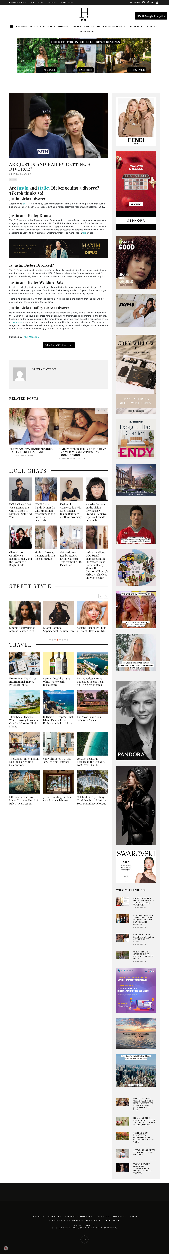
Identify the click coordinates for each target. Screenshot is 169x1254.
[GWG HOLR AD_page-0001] (136, 374)
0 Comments (139, 908)
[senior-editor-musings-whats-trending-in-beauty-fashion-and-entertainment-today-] (136, 567)
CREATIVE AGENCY (17, 3)
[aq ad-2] (136, 1033)
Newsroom (86, 31)
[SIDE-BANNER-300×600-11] (136, 805)
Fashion (21, 26)
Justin (23, 188)
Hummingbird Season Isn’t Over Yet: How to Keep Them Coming (144, 1121)
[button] (106, 596)
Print (153, 26)
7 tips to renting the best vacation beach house (57, 802)
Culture (13, 180)
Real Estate (120, 26)
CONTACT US (67, 3)
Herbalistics (139, 26)
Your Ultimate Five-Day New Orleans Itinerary (57, 763)
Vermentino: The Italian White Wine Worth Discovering (57, 684)
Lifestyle (35, 26)
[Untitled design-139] (136, 720)
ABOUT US (52, 3)
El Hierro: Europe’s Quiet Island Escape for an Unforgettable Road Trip (58, 723)
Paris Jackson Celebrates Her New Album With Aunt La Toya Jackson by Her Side (143, 1104)
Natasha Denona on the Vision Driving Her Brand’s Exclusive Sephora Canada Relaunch (96, 512)
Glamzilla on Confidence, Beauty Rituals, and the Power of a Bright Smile (20, 559)
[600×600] (136, 438)
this (25, 203)
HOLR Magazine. (31, 337)
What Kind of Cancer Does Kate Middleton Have (143, 955)
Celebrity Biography (57, 26)
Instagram (17, 322)
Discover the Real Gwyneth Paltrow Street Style (91, 631)
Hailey (44, 188)
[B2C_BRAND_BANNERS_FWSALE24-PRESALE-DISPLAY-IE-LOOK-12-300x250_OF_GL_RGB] (136, 866)
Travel (106, 26)
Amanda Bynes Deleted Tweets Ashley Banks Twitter (143, 901)
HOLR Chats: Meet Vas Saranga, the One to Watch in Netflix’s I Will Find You (20, 511)
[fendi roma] (136, 121)
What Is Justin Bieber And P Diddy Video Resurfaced (34, 451)
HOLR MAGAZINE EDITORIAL (22, 456)
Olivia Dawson (20, 174)
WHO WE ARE (37, 3)
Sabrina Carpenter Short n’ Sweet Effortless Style (24, 629)
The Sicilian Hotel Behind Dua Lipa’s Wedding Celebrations (24, 765)
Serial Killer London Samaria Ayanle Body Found (143, 937)
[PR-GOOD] (136, 262)
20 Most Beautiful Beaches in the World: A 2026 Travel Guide (91, 765)
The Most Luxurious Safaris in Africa (89, 721)
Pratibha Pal (65, 459)
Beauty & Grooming (86, 26)
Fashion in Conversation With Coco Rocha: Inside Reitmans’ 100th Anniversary (71, 511)
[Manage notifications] (6, 1248)
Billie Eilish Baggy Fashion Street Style (58, 629)
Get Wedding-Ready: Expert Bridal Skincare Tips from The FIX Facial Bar (71, 559)
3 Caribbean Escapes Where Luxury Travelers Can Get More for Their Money (23, 724)
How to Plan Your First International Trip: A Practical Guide (22, 684)
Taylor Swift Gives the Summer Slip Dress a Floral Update (142, 1168)
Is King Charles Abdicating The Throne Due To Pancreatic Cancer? (143, 919)
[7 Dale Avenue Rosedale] (136, 479)
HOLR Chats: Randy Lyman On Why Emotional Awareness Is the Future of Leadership (45, 512)
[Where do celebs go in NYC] (136, 1070)
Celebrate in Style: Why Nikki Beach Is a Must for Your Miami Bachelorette (91, 803)
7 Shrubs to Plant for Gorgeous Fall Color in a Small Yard (144, 1137)
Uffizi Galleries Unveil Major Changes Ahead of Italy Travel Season (23, 803)
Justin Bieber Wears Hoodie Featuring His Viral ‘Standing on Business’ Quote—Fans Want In (83, 452)
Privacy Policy (84, 1225)
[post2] (136, 990)
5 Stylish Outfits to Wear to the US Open (144, 1152)
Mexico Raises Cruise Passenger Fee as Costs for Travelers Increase (90, 684)
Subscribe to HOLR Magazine (59, 345)
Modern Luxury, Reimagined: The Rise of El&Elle (45, 555)
